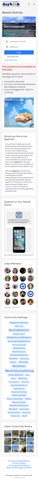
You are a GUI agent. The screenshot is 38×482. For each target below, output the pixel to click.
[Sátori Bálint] (15, 294)
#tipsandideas (14, 413)
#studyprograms (19, 402)
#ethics (13, 362)
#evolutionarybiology (19, 370)
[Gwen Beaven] (7, 286)
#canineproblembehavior (19, 341)
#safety (28, 399)
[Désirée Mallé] (7, 270)
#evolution (19, 366)
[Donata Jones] (15, 270)
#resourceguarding (15, 399)
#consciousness (19, 345)
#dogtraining (19, 348)
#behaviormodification (19, 337)
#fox (28, 375)
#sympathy (24, 409)
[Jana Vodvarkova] (15, 286)
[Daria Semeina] (30, 286)
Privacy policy (19, 463)
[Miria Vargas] (23, 286)
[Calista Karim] (23, 294)
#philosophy (19, 389)
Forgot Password (10, 60)
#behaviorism (19, 334)
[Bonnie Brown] (30, 301)
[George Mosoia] (7, 294)
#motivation (14, 382)
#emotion (13, 358)
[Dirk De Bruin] (30, 270)
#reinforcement (19, 395)
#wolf (24, 416)
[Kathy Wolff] (7, 278)
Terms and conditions (19, 465)
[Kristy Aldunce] (30, 294)
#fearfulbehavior (16, 375)
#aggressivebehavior (19, 323)
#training (26, 413)
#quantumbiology (19, 392)
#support (13, 409)
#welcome (15, 416)
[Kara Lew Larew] (15, 278)
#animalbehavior (19, 330)
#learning (22, 378)
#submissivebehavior (19, 405)
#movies (25, 382)
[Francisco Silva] (30, 278)
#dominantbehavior (19, 355)
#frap (13, 379)
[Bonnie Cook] (7, 301)
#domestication (19, 352)
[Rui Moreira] (23, 278)
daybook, (8, 187)
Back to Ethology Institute (19, 467)
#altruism (19, 326)
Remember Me (12, 57)
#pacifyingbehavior (19, 385)
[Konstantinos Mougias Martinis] (23, 270)
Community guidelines (19, 461)
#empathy (24, 359)
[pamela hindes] (15, 301)
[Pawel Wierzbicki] (23, 301)
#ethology (23, 362)
